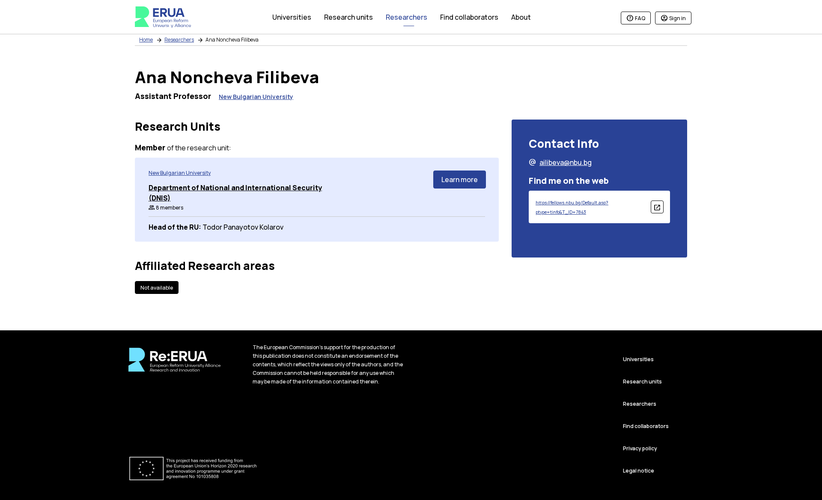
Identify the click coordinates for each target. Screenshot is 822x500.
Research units (642, 381)
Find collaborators (646, 426)
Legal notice (638, 470)
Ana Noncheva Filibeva (232, 39)
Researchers (179, 39)
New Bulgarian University (256, 97)
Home (146, 39)
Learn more (459, 179)
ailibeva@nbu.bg (560, 162)
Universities (638, 359)
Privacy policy (640, 448)
